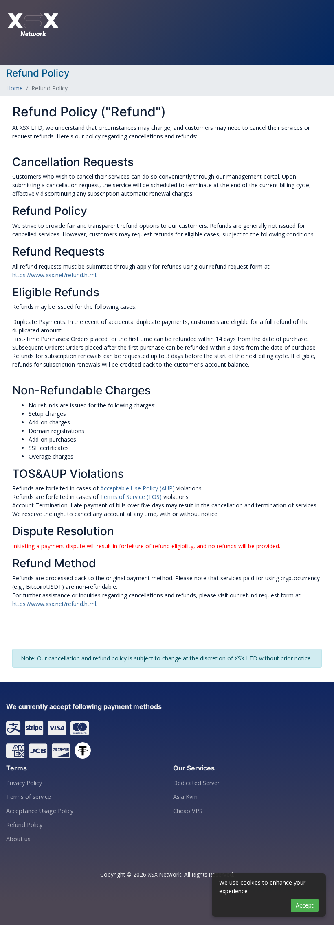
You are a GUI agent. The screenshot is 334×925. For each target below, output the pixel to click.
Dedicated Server (196, 783)
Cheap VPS (187, 811)
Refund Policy (24, 825)
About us (18, 839)
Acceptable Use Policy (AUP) (137, 488)
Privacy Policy (24, 783)
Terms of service (28, 797)
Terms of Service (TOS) (131, 497)
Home (14, 88)
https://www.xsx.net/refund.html (54, 275)
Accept (305, 905)
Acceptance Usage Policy (39, 811)
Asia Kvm (185, 797)
